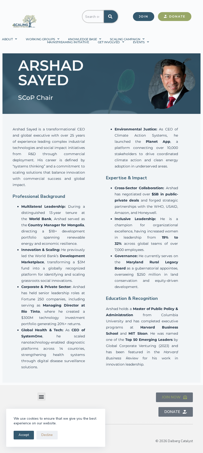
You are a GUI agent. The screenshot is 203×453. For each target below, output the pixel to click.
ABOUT (7, 39)
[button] (41, 396)
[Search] (111, 16)
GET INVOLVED (109, 42)
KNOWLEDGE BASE (82, 39)
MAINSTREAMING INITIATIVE (68, 42)
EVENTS (139, 42)
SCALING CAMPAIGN (125, 39)
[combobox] (93, 16)
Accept (24, 435)
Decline (47, 435)
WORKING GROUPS (40, 39)
